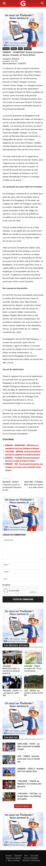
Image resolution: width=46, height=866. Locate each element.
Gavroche (14, 61)
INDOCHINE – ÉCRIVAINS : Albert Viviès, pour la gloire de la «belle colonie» (33, 485)
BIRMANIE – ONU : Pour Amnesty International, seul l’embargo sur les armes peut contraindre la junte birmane (24, 467)
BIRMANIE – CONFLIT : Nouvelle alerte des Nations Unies (30, 770)
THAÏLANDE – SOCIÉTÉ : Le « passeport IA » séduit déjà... (12, 693)
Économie (34, 855)
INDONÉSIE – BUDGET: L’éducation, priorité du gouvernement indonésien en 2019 (12, 486)
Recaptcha (6, 585)
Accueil (5, 10)
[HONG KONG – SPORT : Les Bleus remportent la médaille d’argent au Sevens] (9, 747)
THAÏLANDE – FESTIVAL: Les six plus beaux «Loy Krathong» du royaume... (29, 796)
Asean (13, 49)
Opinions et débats (13, 858)
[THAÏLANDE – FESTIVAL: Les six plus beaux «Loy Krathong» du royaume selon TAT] (9, 796)
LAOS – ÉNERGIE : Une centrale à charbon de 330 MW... (33, 693)
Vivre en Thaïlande (31, 858)
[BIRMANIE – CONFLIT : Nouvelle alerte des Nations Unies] (9, 771)
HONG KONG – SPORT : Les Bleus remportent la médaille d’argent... (28, 747)
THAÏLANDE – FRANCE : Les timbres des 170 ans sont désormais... (33, 668)
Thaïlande (18, 855)
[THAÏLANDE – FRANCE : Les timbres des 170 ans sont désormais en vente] (34, 657)
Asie (20, 49)
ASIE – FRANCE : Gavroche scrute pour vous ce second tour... (28, 759)
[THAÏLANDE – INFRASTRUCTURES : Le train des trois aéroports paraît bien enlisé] (12, 657)
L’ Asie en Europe (13, 860)
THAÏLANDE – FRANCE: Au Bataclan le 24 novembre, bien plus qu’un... (29, 784)
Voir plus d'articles (22, 806)
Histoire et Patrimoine (31, 860)
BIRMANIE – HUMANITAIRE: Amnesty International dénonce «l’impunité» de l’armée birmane (23, 53)
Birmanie (28, 49)
